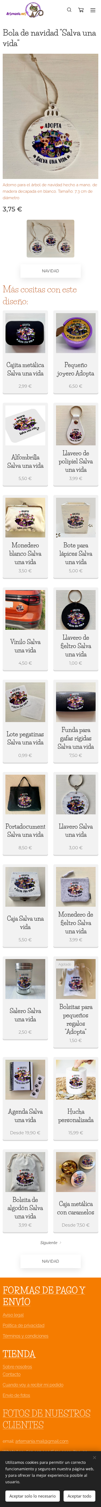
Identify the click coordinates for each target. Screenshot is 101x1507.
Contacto (11, 1374)
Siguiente (48, 1242)
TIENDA (19, 1354)
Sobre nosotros (17, 1366)
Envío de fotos (16, 1395)
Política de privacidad (23, 1325)
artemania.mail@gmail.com (41, 1441)
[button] (69, 10)
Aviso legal (13, 1315)
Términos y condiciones (25, 1336)
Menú (93, 10)
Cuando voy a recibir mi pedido (33, 1384)
